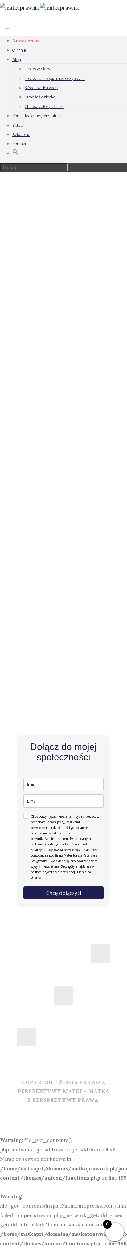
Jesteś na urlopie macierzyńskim (55, 78)
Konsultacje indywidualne (36, 116)
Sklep (17, 125)
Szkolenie (21, 134)
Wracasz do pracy (41, 87)
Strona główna (25, 41)
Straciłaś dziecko (40, 97)
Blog (16, 59)
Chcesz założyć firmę (44, 106)
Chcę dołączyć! (63, 892)
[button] (15, 153)
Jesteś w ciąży (37, 69)
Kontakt (19, 144)
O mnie (19, 50)
